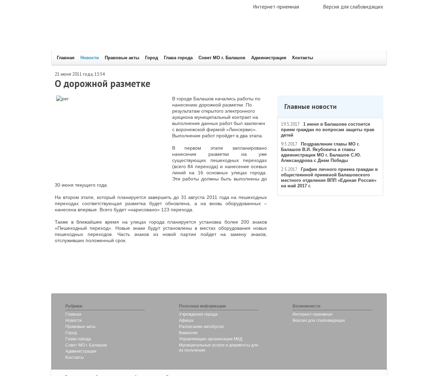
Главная (66, 57)
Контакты (302, 57)
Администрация (268, 57)
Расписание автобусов (201, 326)
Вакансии (188, 332)
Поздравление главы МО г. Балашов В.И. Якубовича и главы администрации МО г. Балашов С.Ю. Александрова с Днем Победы (321, 152)
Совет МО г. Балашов (221, 57)
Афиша (186, 320)
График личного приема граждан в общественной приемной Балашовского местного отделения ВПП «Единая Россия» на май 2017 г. (329, 177)
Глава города (178, 57)
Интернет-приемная (276, 6)
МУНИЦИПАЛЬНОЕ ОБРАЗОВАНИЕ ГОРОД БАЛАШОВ (155, 36)
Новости (89, 57)
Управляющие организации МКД (210, 339)
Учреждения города (198, 314)
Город (151, 57)
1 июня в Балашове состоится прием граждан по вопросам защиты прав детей (327, 130)
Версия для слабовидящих (353, 6)
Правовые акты (122, 57)
